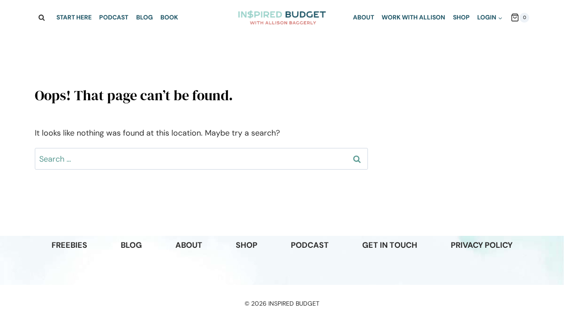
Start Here (74, 17)
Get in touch (389, 245)
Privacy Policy (481, 245)
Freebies (69, 245)
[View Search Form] (41, 17)
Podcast (113, 17)
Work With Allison (413, 17)
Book (169, 17)
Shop (461, 17)
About (363, 17)
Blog (144, 17)
